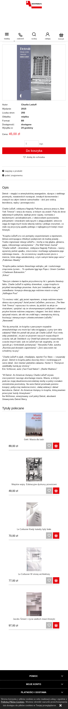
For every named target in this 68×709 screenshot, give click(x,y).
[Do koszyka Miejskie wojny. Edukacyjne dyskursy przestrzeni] (56, 490)
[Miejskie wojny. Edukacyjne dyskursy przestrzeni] (34, 469)
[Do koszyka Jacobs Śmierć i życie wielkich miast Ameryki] (56, 625)
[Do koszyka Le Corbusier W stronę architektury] (56, 580)
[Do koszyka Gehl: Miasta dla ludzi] (56, 446)
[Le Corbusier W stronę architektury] (34, 559)
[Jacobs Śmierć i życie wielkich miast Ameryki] (34, 604)
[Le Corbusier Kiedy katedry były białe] (34, 514)
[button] (7, 36)
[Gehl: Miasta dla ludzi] (34, 425)
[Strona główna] (34, 4)
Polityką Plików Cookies (12, 702)
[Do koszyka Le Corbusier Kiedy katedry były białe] (56, 535)
